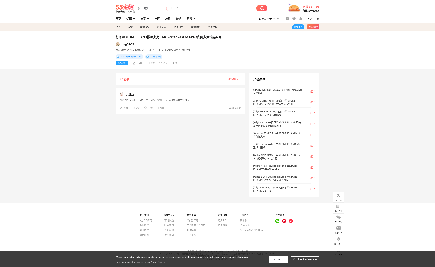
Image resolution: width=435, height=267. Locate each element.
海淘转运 (196, 26)
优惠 (129, 18)
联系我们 (169, 225)
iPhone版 (245, 225)
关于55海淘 (145, 220)
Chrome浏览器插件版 (251, 230)
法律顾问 (169, 235)
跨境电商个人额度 (195, 225)
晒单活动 (213, 26)
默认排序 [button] (233, 79)
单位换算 (191, 230)
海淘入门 (222, 220)
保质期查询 (192, 220)
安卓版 (243, 220)
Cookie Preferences (305, 259)
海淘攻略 (145, 26)
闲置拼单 (179, 26)
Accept (278, 259)
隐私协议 (144, 225)
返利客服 (169, 230)
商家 (143, 18)
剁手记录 (162, 26)
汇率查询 (191, 235)
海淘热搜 (222, 225)
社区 (118, 26)
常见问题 (169, 220)
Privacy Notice (157, 262)
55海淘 (125, 8)
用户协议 (144, 230)
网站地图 (144, 235)
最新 (130, 26)
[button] (145, 8)
